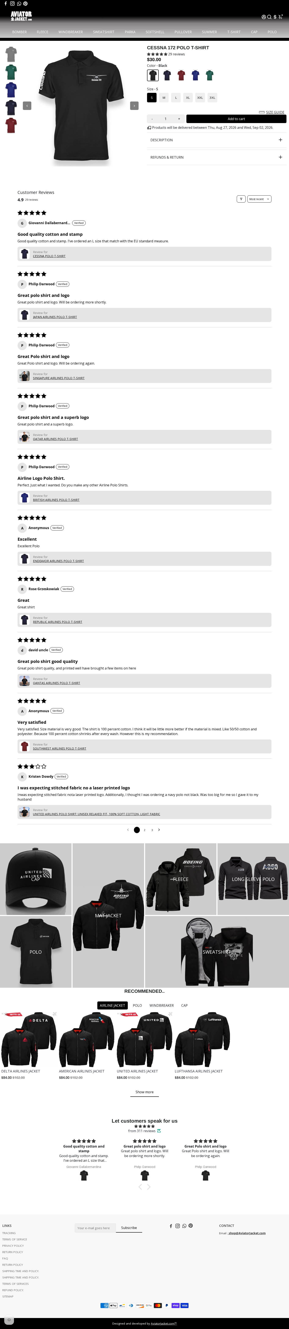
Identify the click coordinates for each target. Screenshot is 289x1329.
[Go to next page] (160, 830)
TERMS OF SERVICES (15, 1284)
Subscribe (129, 1227)
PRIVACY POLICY (13, 1246)
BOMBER (19, 32)
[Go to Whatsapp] (19, 3)
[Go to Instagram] (12, 3)
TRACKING (9, 1233)
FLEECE (42, 32)
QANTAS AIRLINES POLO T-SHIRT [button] (56, 683)
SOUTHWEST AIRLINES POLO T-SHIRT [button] (59, 748)
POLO (272, 32)
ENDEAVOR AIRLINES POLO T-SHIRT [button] (58, 561)
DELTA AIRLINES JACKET (20, 1071)
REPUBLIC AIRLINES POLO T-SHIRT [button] (57, 622)
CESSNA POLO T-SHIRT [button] (49, 256)
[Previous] (27, 105)
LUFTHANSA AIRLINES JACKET (199, 1071)
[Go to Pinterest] (25, 3)
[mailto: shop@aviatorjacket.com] (228, 1233)
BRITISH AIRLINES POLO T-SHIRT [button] (56, 500)
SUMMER (209, 32)
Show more (145, 1092)
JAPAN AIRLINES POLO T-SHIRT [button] (55, 317)
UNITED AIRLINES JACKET (137, 1071)
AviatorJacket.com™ (164, 1323)
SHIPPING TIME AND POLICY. (20, 1271)
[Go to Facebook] (5, 3)
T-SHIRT (234, 32)
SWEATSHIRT (103, 32)
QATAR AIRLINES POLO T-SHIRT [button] (55, 439)
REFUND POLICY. (13, 1290)
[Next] (134, 105)
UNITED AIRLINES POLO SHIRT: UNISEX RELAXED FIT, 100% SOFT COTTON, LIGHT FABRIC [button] (96, 814)
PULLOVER (183, 32)
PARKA (130, 32)
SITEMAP (8, 1296)
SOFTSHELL (155, 32)
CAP (254, 32)
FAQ (5, 1258)
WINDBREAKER (71, 32)
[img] (144, 1126)
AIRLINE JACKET (112, 1005)
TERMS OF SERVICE (14, 1239)
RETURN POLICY (12, 1252)
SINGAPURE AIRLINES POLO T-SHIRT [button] (59, 378)
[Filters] (241, 199)
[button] (157, 54)
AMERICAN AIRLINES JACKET (82, 1071)
